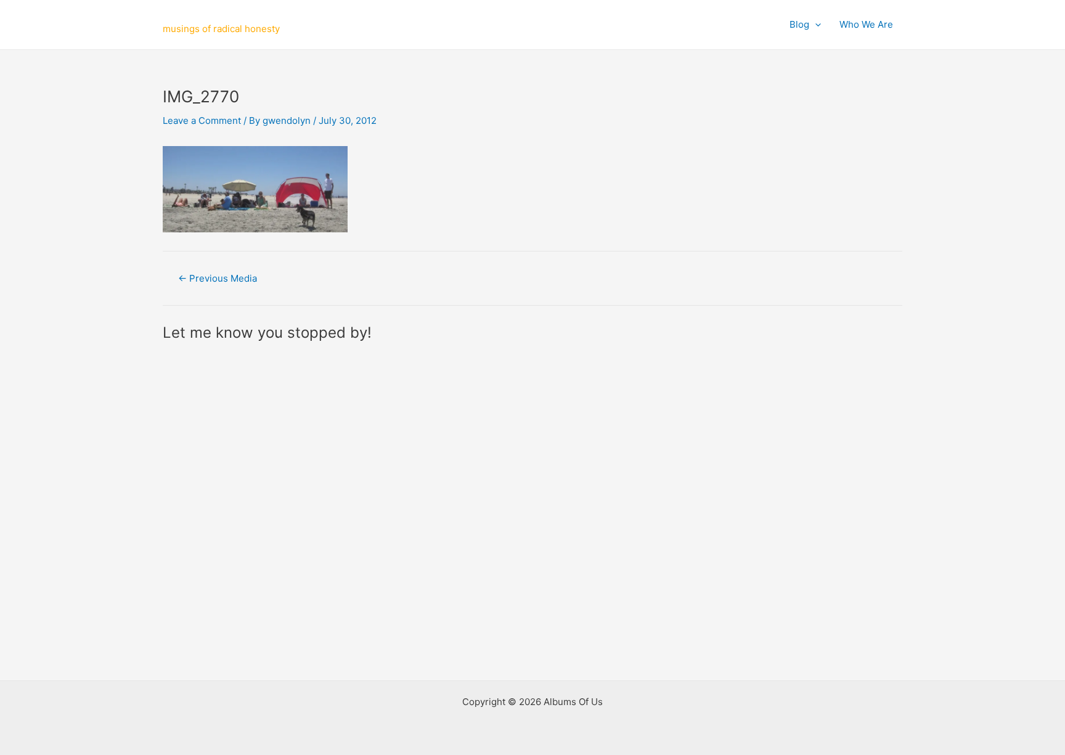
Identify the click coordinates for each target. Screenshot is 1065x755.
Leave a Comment (202, 120)
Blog (799, 24)
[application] (815, 24)
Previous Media (217, 278)
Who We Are (866, 24)
